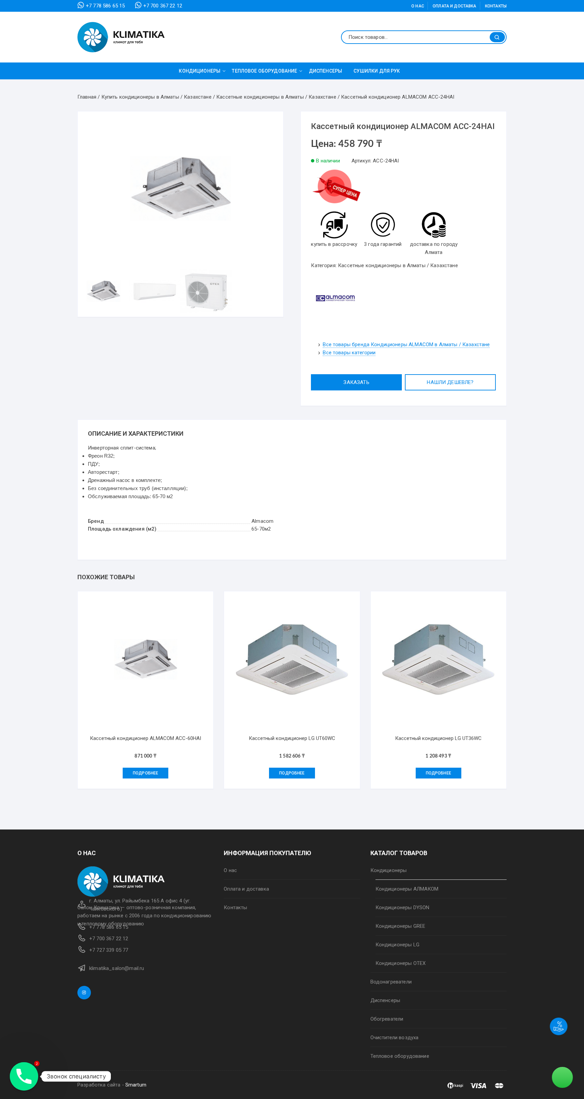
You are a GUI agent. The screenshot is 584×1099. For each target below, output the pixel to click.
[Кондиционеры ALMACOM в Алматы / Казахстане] (336, 298)
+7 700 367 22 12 (162, 6)
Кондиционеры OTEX (400, 963)
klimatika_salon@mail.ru (116, 968)
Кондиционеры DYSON (402, 907)
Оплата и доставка (455, 6)
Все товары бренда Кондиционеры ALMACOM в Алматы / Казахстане (406, 344)
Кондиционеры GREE (400, 926)
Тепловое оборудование (264, 71)
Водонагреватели (391, 982)
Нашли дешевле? (450, 382)
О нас (417, 6)
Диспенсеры (325, 71)
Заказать (356, 382)
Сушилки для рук (377, 71)
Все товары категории (349, 353)
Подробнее (145, 773)
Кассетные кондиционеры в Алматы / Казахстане (398, 265)
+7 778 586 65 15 (105, 6)
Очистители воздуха (394, 1037)
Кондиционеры (199, 71)
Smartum (135, 1085)
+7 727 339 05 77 (108, 950)
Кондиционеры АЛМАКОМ (407, 889)
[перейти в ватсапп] (336, 189)
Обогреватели (387, 1019)
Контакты (496, 6)
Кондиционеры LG (397, 945)
